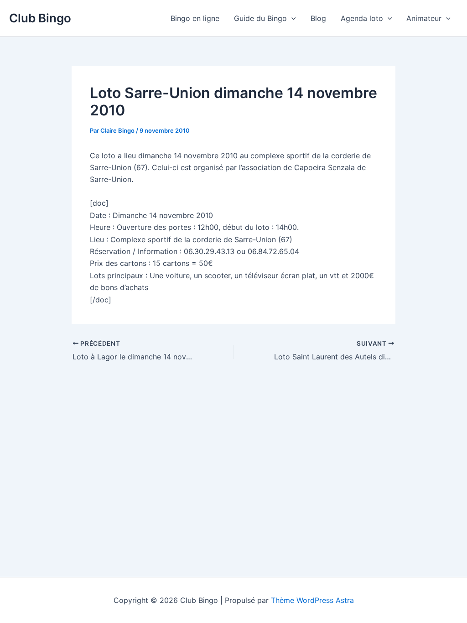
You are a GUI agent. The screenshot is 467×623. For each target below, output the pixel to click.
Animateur (423, 18)
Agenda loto (362, 18)
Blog (318, 18)
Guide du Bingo (260, 18)
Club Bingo (40, 18)
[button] (291, 18)
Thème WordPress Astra (312, 600)
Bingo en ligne (195, 18)
